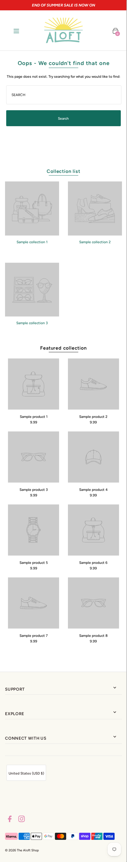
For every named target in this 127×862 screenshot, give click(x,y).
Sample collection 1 (32, 242)
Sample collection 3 (32, 323)
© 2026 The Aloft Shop (22, 850)
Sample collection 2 (95, 242)
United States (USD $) (26, 773)
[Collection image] (32, 233)
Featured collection (63, 348)
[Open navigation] (24, 30)
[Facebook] (10, 820)
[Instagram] (21, 820)
